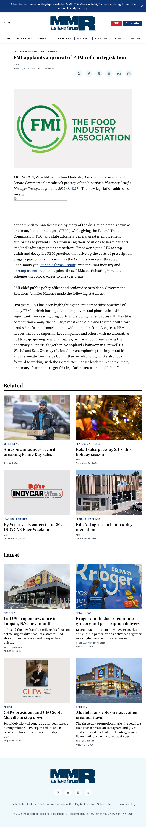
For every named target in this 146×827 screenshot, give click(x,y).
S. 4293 (72, 188)
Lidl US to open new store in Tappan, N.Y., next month (30, 621)
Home (7, 38)
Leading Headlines (26, 51)
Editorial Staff (36, 804)
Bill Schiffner (13, 647)
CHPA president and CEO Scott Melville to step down (33, 714)
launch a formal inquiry (58, 264)
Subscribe (133, 23)
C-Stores (101, 38)
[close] (142, 6)
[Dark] (5, 23)
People (8, 707)
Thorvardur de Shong (91, 643)
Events (118, 38)
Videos (42, 38)
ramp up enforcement (35, 270)
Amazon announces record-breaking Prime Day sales (30, 451)
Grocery (134, 38)
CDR (116, 23)
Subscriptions (106, 804)
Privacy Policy (127, 804)
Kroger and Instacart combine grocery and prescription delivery (108, 621)
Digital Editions (84, 804)
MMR (16, 64)
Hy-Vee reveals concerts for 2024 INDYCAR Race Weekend (34, 526)
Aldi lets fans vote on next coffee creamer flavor (106, 714)
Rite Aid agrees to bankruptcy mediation (104, 526)
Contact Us (17, 804)
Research (83, 38)
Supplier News (62, 38)
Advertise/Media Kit (59, 804)
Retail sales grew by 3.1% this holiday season (104, 451)
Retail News (24, 38)
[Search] (9, 23)
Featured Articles (88, 444)
